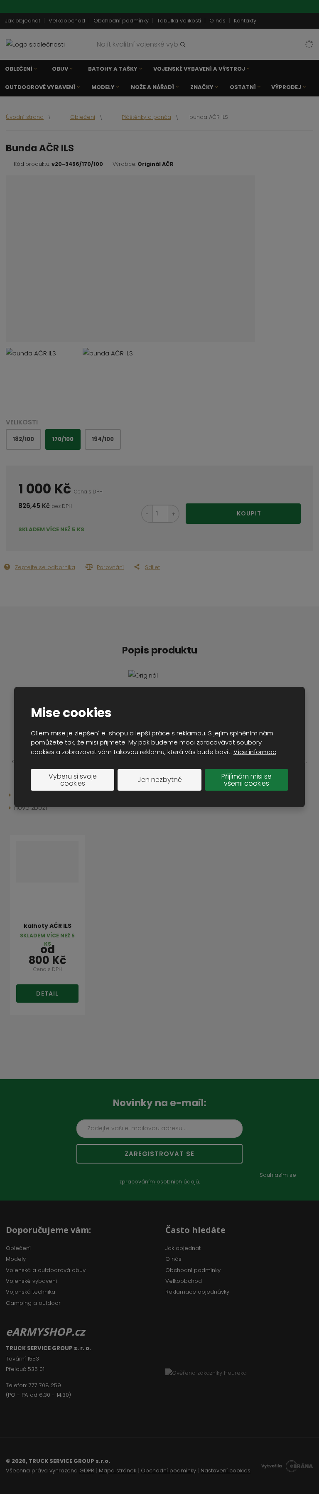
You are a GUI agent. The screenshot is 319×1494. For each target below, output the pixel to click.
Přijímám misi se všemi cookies (246, 780)
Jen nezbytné (159, 779)
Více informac (254, 751)
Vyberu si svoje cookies (73, 780)
